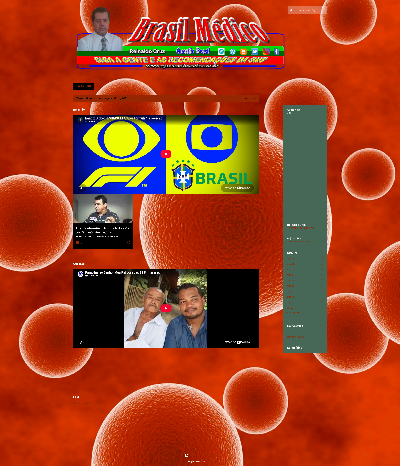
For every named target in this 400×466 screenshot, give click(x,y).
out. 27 (290, 280)
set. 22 (290, 307)
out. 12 (290, 296)
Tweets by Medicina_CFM (87, 403)
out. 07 (290, 302)
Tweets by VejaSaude (298, 241)
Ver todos (250, 99)
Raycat (209, 462)
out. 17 (290, 291)
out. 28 (290, 275)
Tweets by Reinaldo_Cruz (300, 228)
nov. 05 (291, 269)
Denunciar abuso (296, 337)
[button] (129, 243)
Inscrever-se (83, 74)
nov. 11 (290, 264)
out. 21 (290, 285)
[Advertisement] (166, 370)
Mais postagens (166, 258)
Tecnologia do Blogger (202, 455)
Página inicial (84, 86)
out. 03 (290, 258)
